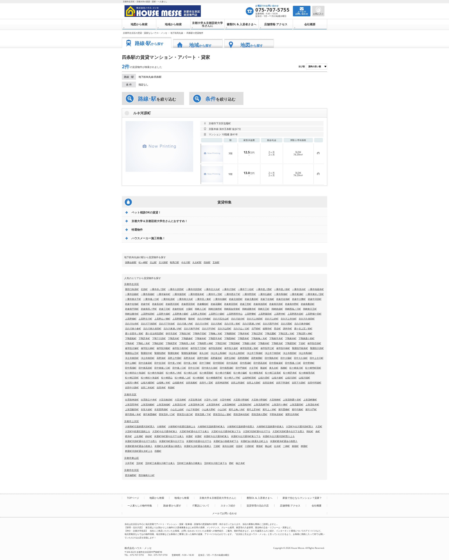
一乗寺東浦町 (296, 294)
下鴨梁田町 (290, 343)
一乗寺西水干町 (232, 294)
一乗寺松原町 (168, 299)
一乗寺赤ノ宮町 (158, 289)
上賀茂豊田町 (296, 404)
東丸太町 (273, 367)
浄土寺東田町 (132, 358)
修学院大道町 (231, 348)
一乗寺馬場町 (281, 294)
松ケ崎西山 (167, 377)
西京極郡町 (130, 475)
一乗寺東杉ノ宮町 (315, 294)
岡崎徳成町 (277, 308)
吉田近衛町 (268, 382)
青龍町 (259, 446)
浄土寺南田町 (148, 358)
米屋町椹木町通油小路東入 (138, 446)
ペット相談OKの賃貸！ (146, 212)
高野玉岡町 (230, 358)
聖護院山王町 (132, 353)
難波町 (263, 367)
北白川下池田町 (149, 323)
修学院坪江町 (267, 348)
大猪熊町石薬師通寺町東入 (211, 426)
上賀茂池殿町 (148, 404)
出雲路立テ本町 (149, 399)
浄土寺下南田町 (273, 353)
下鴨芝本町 (144, 338)
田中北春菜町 (145, 363)
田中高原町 (232, 363)
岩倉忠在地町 (283, 299)
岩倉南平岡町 (132, 308)
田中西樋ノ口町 (293, 363)
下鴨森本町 (263, 343)
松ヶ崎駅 (143, 262)
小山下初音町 (193, 409)
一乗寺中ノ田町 (214, 294)
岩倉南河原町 (276, 304)
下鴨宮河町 (221, 343)
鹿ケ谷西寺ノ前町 (134, 333)
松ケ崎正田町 (132, 377)
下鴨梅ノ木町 (215, 333)
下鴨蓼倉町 (187, 338)
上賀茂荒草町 (132, 404)
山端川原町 (291, 377)
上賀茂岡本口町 (196, 404)
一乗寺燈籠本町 (196, 294)
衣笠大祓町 (146, 409)
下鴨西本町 (243, 338)
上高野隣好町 (179, 318)
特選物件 (137, 229)
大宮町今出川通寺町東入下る (226, 431)
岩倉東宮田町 (231, 304)
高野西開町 (243, 358)
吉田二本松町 (148, 387)
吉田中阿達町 (314, 382)
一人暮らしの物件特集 (140, 505)
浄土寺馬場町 (305, 353)
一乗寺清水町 (299, 289)
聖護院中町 (146, 353)
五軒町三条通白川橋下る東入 (160, 463)
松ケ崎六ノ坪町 (232, 377)
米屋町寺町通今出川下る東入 (169, 436)
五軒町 (139, 463)
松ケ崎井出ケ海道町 (135, 372)
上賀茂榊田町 (229, 404)
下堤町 (302, 343)
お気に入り (318, 13)
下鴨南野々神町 (205, 343)
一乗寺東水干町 (133, 299)
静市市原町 (171, 333)
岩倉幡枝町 (203, 304)
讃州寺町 (287, 328)
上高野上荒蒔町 (198, 313)
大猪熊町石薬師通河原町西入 (140, 426)
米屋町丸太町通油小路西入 (168, 446)
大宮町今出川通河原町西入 (299, 426)
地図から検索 (139, 24)
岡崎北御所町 (215, 308)
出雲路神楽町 (132, 399)
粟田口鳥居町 (132, 289)
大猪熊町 (161, 426)
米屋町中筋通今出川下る (198, 441)
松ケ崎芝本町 (290, 372)
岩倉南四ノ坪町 (149, 308)
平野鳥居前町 (276, 414)
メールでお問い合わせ (224, 513)
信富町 (239, 446)
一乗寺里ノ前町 (282, 289)
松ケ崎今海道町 (156, 372)
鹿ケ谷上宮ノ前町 (303, 328)
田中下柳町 (205, 363)
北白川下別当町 (167, 323)
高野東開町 (257, 358)
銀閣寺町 (267, 328)
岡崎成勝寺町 (249, 308)
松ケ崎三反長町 (273, 372)
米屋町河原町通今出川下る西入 (141, 441)
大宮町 (318, 426)
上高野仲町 (279, 313)
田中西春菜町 (276, 363)
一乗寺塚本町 (163, 294)
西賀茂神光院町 (241, 414)
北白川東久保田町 (152, 328)
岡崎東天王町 (310, 308)
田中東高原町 (145, 367)
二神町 (286, 446)
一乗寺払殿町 (265, 294)
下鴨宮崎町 (234, 343)
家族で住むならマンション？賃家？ (302, 498)
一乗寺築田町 (179, 294)
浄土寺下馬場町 (255, 353)
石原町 (144, 289)
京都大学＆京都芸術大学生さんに (207, 24)
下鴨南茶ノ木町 (187, 343)
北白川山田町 (224, 328)
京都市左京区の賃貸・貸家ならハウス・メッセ (145, 32)
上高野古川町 (145, 318)
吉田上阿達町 (238, 382)
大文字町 (253, 367)
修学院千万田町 (198, 348)
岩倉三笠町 (245, 304)
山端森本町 (178, 382)
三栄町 (216, 446)
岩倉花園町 (216, 304)
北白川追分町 (238, 318)
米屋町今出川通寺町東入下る (246, 436)
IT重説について (200, 505)
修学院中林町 (283, 348)
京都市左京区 (131, 284)
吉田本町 (161, 387)
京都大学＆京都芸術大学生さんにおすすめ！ (160, 221)
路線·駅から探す (172, 505)
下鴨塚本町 (200, 338)
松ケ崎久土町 (190, 372)
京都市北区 (130, 394)
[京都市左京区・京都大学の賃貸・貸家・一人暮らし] (185, 11)
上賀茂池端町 (163, 404)
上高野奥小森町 (180, 313)
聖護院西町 (160, 353)
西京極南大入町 (147, 475)
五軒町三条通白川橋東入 (189, 463)
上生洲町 (138, 436)
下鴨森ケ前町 (249, 343)
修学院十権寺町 (180, 348)
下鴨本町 (129, 343)
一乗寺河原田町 (194, 289)
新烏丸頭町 (228, 446)
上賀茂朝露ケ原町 (292, 399)
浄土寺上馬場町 (219, 353)
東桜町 (295, 446)
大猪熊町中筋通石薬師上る (181, 426)
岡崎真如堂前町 (232, 308)
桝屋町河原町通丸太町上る (138, 451)
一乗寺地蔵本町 (316, 289)
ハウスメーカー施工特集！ (148, 238)
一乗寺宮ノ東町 (203, 299)
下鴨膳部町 (230, 333)
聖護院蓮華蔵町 (189, 353)
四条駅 (207, 262)
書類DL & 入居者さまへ (241, 24)
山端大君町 (264, 377)
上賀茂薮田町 (132, 409)
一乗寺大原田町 (176, 289)
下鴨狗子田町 (199, 333)
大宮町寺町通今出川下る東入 (194, 431)
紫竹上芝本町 (253, 409)
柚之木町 (240, 463)
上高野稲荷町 (148, 313)
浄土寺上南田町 (237, 353)
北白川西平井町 (271, 323)
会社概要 (310, 24)
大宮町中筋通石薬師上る (137, 431)
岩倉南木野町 (292, 304)
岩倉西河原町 (172, 304)
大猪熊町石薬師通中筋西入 (240, 426)
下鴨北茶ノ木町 (286, 333)
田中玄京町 (160, 363)
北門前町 (256, 328)
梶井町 (128, 436)
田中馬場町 (130, 367)
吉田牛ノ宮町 (206, 382)
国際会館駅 (130, 262)
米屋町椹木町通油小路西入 (283, 441)
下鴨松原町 (157, 343)
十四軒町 (249, 446)
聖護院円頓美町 (300, 348)
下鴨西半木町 (215, 338)
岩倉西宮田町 (188, 304)
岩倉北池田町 (236, 299)
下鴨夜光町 (277, 343)
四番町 (158, 451)
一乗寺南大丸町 (185, 299)
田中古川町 (194, 367)
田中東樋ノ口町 (162, 367)
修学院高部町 (215, 348)
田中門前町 (241, 367)
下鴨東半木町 (276, 338)
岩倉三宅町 (164, 308)
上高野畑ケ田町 (313, 313)
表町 (317, 431)
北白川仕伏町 (132, 323)
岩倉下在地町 (267, 299)
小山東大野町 (208, 409)
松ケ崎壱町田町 (313, 367)
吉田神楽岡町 (222, 382)
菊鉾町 (191, 318)
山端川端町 (304, 377)
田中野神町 (308, 363)
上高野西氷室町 (295, 313)
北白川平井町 (209, 328)
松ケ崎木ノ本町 (174, 372)
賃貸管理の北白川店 (258, 505)
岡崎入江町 (200, 308)
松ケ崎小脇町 (240, 372)
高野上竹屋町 (175, 358)
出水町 (277, 446)
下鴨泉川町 (185, 333)
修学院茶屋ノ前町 (249, 348)
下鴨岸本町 (243, 333)
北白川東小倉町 (133, 328)
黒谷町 (277, 328)
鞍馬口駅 (174, 262)
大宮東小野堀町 (259, 399)
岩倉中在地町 (132, 304)
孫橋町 (283, 367)
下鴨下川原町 (159, 338)
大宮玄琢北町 (195, 399)
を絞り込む (157, 98)
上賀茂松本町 (312, 404)
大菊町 (189, 308)
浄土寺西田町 (290, 353)
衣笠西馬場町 (161, 409)
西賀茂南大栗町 (259, 414)
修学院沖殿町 (163, 348)
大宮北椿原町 (166, 399)
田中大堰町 (286, 358)
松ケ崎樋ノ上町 (183, 377)
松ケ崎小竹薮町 (223, 372)
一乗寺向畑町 (220, 299)
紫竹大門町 (311, 409)
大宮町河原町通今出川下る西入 (288, 431)
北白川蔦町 (216, 323)
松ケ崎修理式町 (307, 372)
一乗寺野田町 (249, 294)
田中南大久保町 (210, 367)
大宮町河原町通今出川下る (256, 431)
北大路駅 (163, 262)
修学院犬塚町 (132, 348)
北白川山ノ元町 (241, 328)
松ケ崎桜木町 (256, 372)
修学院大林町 (148, 348)
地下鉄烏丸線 (176, 32)
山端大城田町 (148, 382)
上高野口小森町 (216, 313)
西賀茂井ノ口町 (167, 414)
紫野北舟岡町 (292, 414)
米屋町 (189, 436)
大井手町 (129, 463)
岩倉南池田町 (260, 304)
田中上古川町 (316, 358)
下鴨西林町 (230, 338)
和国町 (171, 387)
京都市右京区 (131, 470)
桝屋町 (304, 446)
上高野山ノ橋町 (162, 318)
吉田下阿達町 (283, 382)
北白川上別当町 (289, 318)
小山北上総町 (177, 409)
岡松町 (309, 431)
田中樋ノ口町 (179, 367)
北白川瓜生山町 (221, 318)
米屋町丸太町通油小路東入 (197, 446)
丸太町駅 (197, 262)
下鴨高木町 (173, 338)
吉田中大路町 (132, 387)
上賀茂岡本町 (213, 404)
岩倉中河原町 (314, 299)
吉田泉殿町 (191, 382)
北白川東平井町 (192, 328)
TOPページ (133, 498)
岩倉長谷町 (157, 304)
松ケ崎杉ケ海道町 (150, 377)
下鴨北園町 (270, 333)
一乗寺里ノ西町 (264, 289)
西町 (231, 463)
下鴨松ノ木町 (143, 343)
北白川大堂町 (202, 323)
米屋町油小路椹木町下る (226, 441)
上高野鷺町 (250, 313)
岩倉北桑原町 (251, 299)
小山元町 (222, 409)
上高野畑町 (130, 318)
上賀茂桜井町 (245, 404)
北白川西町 (286, 323)
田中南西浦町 (226, 367)
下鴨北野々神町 (304, 333)
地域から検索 (173, 24)
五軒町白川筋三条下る (215, 463)
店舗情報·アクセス (275, 24)
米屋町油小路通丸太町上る (254, 441)
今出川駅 (185, 262)
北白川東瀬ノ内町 (172, 328)
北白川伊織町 (204, 318)
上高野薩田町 (265, 313)
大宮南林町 (275, 399)
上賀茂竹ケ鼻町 (280, 404)
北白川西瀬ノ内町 (251, 323)
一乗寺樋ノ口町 (151, 299)
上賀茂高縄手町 (262, 404)
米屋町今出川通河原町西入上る (279, 436)
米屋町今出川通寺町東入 (216, 436)
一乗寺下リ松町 (246, 289)
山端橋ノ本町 (163, 382)
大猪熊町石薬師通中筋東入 (270, 426)
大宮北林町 (180, 399)
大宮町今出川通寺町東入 (164, 431)
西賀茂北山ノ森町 (222, 414)
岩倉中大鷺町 (299, 299)
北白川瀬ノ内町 (185, 323)
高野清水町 (189, 358)
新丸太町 (204, 353)
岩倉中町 (145, 304)
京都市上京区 (131, 421)
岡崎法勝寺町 (132, 313)
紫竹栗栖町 (284, 409)
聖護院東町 (173, 353)
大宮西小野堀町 (241, 399)
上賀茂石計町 (179, 404)
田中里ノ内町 (175, 363)
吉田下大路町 (299, 382)
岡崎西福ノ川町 (293, 308)
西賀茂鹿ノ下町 (203, 414)
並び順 (302, 66)
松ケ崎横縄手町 (214, 377)
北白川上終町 (272, 318)
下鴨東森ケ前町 (306, 338)
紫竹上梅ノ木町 (237, 409)
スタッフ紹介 (228, 505)
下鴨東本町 (290, 338)
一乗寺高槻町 (148, 294)
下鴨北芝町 (257, 333)
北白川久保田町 (307, 318)
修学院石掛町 (314, 343)
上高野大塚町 (163, 313)
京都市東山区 (131, 458)
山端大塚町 (277, 377)
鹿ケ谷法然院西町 (154, 333)
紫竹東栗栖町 (150, 414)
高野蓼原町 (216, 358)
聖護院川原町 (317, 348)
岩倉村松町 (178, 308)
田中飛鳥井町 (271, 358)
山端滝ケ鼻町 (132, 382)
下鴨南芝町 (171, 343)
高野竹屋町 (203, 358)
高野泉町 (161, 358)
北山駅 (153, 262)
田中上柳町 (130, 363)
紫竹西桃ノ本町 (133, 414)
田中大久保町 (301, 358)
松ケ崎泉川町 (296, 367)
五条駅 (216, 262)
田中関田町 (218, 363)
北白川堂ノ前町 (232, 323)
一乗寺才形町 (229, 289)
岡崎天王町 (263, 308)
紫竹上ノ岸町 (269, 409)
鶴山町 (268, 446)
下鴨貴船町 (130, 338)
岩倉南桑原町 (307, 304)
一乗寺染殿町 (132, 294)
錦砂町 (148, 436)
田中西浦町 (245, 363)
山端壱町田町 (249, 377)
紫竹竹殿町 (297, 409)
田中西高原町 (260, 363)
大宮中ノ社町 (211, 399)
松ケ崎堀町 (198, 377)
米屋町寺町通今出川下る (171, 441)
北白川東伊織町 (302, 323)
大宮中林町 (225, 399)
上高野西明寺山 (235, 313)
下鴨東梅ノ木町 (259, 338)
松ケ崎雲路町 (206, 372)
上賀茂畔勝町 (310, 399)
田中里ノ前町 (190, 363)
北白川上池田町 (255, 318)
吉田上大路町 (253, 382)
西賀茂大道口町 (185, 414)
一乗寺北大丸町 (212, 289)
